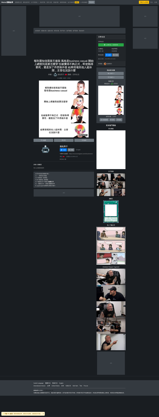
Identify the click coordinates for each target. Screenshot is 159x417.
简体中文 (55, 383)
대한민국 (68, 386)
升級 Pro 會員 (144, 2)
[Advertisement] (64, 46)
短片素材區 (73, 2)
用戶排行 (62, 31)
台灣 (48, 386)
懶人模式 (111, 73)
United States (56, 386)
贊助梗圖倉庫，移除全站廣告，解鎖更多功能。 (22, 414)
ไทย (81, 386)
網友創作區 (26, 2)
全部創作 (37, 31)
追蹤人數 (101, 51)
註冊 (155, 2)
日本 (62, 386)
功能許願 (55, 2)
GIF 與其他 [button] (34, 2)
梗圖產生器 (18, 2)
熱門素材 (75, 31)
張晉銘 (116, 84)
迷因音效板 (63, 2)
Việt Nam (75, 386)
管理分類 (56, 31)
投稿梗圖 (114, 51)
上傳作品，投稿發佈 (111, 45)
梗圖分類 (44, 31)
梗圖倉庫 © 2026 (38, 390)
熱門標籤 (69, 31)
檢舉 (84, 140)
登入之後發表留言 (39, 168)
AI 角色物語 (83, 2)
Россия (86, 386)
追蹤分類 (50, 31)
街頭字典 (42, 2)
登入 (151, 2)
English (61, 383)
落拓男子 (61, 74)
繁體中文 (48, 383)
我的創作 (81, 31)
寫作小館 (49, 2)
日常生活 (76, 74)
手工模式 (111, 77)
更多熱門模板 (111, 125)
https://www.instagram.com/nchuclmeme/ (81, 154)
